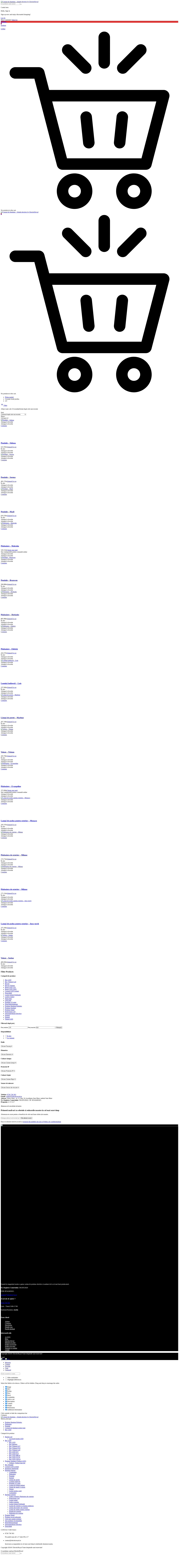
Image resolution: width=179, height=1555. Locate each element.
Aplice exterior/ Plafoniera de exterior (21, 1496)
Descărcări (8, 1325)
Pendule (7, 1426)
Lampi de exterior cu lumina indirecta (21, 1506)
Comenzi (8, 1323)
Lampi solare (13, 1500)
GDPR (7, 1350)
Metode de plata (10, 1343)
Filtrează (58, 1027)
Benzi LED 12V (10, 987)
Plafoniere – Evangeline (11, 786)
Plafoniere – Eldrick (9, 649)
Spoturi (7, 1015)
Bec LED (8, 980)
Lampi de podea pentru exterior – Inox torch (20, 924)
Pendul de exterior (15, 1511)
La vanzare (10, 1038)
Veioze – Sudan (7, 958)
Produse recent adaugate (13, 1517)
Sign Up (14, 20)
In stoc (9, 1036)
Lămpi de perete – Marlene (12, 718)
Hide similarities (12, 1377)
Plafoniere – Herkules (10, 615)
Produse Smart (10, 1010)
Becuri (7, 984)
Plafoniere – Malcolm (10, 546)
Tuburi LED (9, 1019)
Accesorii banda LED (16, 1439)
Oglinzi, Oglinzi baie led (17, 1463)
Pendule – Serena (8, 477)
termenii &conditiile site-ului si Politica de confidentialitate (42, 1122)
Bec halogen (13, 1444)
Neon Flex (8, 999)
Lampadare (12, 1493)
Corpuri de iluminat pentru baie (15, 1428)
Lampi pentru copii (15, 1491)
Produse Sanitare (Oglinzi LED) (15, 1461)
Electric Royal (9, 1341)
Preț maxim (31, 1027)
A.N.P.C (8, 1337)
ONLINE (8, 1000)
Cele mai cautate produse (13, 1519)
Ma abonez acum (26, 1118)
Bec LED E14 (14, 1454)
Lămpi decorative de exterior (18, 1508)
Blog (6, 1339)
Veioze (11, 1489)
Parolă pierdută (10, 1329)
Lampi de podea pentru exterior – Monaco (19, 821)
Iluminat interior (10, 1470)
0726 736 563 (11, 1094)
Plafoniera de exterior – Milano (14, 855)
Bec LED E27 (14, 1452)
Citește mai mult (12, 550)
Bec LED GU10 (14, 1457)
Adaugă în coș (11, 447)
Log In (3, 18)
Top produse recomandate (13, 1521)
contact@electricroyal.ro (14, 1096)
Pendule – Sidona (8, 443)
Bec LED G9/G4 (14, 1459)
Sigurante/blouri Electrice (13, 1013)
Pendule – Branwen (9, 580)
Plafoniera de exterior (16, 1513)
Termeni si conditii (11, 1348)
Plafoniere (8, 1424)
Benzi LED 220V (11, 989)
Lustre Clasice (9, 997)
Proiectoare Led (10, 1012)
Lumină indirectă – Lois (11, 683)
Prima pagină (9, 397)
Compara (4, 426)
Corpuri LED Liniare (12, 991)
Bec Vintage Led (10, 982)
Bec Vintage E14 (14, 1448)
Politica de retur (10, 1346)
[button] (7, 422)
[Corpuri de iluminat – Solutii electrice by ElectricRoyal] (19, 2)
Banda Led (8, 1437)
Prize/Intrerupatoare (11, 1004)
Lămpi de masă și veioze (17, 1487)
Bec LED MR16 (14, 1455)
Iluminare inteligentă (11, 1468)
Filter (5, 405)
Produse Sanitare (10, 1008)
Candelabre (13, 1472)
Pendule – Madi (7, 512)
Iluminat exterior (10, 1495)
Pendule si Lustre (10, 1002)
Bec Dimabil (9, 1465)
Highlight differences (14, 1380)
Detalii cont (9, 1327)
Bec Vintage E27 (14, 1446)
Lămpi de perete (14, 1480)
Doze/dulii (8, 993)
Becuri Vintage (10, 985)
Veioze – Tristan (7, 752)
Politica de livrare (10, 1344)
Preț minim (4, 1027)
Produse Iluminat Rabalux (13, 1006)
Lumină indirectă (14, 1481)
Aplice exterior (14, 1502)
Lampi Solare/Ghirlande (13, 995)
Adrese (7, 1321)
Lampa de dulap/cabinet (17, 1485)
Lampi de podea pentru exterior (19, 1509)
